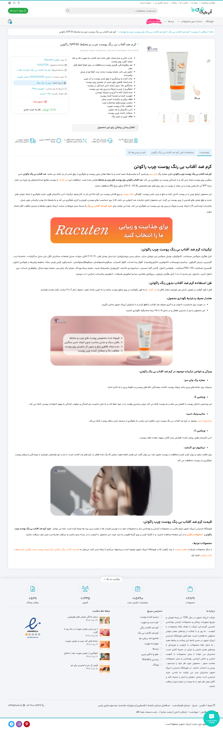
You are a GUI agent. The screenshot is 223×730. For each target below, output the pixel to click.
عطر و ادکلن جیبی (150, 654)
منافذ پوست (128, 194)
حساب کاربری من (161, 2)
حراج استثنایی (154, 21)
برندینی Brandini (150, 659)
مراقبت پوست (181, 549)
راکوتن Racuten (52, 60)
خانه (211, 32)
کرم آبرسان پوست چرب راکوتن (39, 549)
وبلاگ (174, 2)
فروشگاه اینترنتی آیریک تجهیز (198, 528)
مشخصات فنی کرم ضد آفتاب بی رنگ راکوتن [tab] (172, 152)
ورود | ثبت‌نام (17, 10)
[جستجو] (68, 11)
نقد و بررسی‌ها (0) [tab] (137, 152)
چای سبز (153, 174)
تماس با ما (184, 2)
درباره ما (194, 2)
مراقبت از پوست (199, 32)
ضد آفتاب (63, 180)
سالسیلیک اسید (204, 420)
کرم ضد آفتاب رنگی (149, 627)
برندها (170, 21)
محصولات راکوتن (195, 534)
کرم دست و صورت (150, 622)
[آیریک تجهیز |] (202, 10)
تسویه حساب (145, 2)
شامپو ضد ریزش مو (149, 638)
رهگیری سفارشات (208, 2)
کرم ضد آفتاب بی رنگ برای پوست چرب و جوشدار (142, 32)
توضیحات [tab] (204, 152)
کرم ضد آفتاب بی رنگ (178, 32)
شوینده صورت (151, 643)
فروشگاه (209, 21)
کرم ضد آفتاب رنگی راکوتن (67, 549)
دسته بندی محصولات (191, 21)
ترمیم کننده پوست (149, 617)
